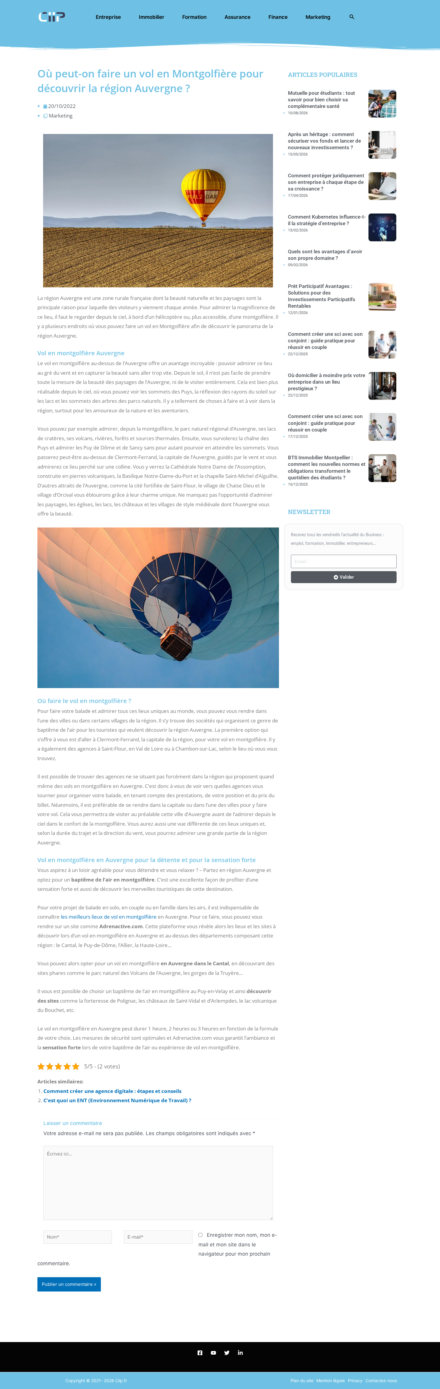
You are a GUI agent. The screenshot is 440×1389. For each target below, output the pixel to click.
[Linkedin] (240, 1353)
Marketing (318, 17)
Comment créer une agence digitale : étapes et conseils (112, 1091)
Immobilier (151, 17)
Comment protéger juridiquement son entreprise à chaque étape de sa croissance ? (326, 182)
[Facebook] (200, 1353)
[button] (352, 17)
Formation (194, 17)
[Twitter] (227, 1353)
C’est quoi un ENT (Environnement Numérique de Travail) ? (117, 1100)
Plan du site (302, 1380)
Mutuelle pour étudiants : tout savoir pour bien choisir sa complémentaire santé (321, 99)
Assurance (237, 17)
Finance (278, 17)
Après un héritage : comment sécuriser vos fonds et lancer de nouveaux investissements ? (324, 140)
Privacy (355, 1380)
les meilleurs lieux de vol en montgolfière (109, 916)
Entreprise (108, 17)
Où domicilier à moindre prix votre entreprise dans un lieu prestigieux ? (326, 381)
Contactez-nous (381, 1380)
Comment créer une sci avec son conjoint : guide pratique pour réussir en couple (325, 340)
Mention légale (330, 1380)
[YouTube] (213, 1353)
